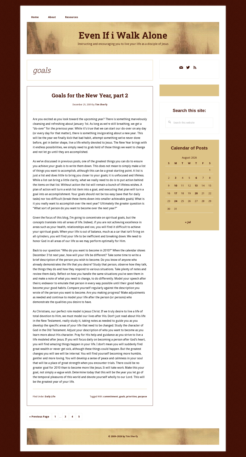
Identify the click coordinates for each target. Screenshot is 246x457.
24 (175, 201)
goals (122, 396)
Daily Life (50, 396)
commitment (110, 396)
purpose (142, 396)
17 (175, 193)
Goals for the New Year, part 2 (90, 95)
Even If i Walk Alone (123, 35)
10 (175, 185)
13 (196, 185)
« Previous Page (39, 417)
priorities (131, 396)
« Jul (188, 222)
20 (196, 193)
